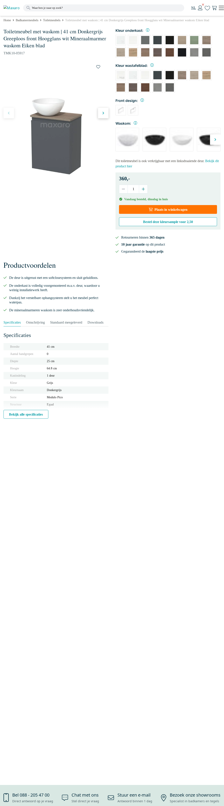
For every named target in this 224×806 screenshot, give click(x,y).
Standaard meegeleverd (66, 322)
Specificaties (12, 322)
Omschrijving (35, 322)
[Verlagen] (123, 189)
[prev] (9, 113)
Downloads (95, 322)
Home (7, 20)
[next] (103, 113)
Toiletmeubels (51, 20)
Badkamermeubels (27, 20)
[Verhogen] (143, 189)
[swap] (98, 66)
